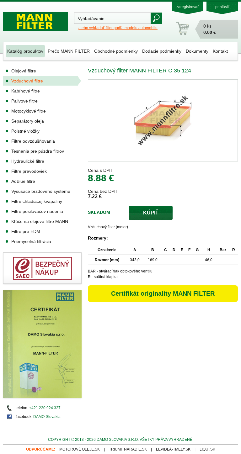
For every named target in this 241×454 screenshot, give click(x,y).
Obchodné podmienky (116, 51)
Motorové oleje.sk (79, 449)
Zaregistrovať (187, 7)
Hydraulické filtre (27, 161)
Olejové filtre (23, 70)
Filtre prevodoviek (29, 171)
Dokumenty (197, 51)
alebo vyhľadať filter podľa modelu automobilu (118, 28)
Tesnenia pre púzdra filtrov (37, 151)
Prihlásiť (222, 7)
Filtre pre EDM (25, 231)
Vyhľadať (156, 18)
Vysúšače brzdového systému (40, 191)
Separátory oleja (27, 121)
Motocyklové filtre (28, 111)
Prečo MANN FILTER (69, 51)
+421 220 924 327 (45, 408)
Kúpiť (150, 212)
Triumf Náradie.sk (128, 449)
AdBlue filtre (23, 181)
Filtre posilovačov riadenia (37, 211)
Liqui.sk (207, 449)
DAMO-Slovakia (47, 416)
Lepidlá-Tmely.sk (173, 449)
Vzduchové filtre (27, 80)
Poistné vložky (25, 131)
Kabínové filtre (25, 90)
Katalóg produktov (25, 51)
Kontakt (220, 51)
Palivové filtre (24, 100)
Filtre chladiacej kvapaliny (36, 201)
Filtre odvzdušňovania (33, 141)
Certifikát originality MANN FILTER (163, 293)
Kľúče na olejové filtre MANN (39, 221)
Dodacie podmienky (161, 51)
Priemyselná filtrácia (31, 241)
